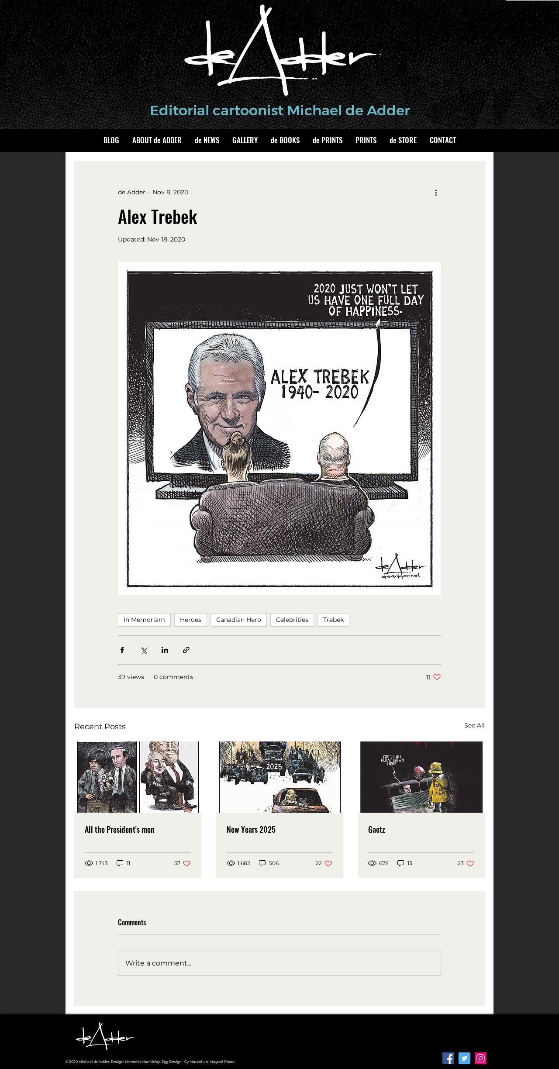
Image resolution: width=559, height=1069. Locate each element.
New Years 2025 (251, 829)
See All (474, 725)
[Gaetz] (421, 777)
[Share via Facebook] (122, 650)
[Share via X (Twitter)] (143, 650)
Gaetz (376, 829)
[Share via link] (186, 650)
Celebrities (292, 620)
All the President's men (120, 829)
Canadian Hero (238, 620)
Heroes (190, 620)
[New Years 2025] (279, 777)
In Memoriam (144, 620)
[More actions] (436, 192)
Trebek (333, 620)
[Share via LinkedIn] (165, 650)
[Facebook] (448, 1058)
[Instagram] (481, 1058)
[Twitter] (464, 1058)
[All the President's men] (137, 777)
